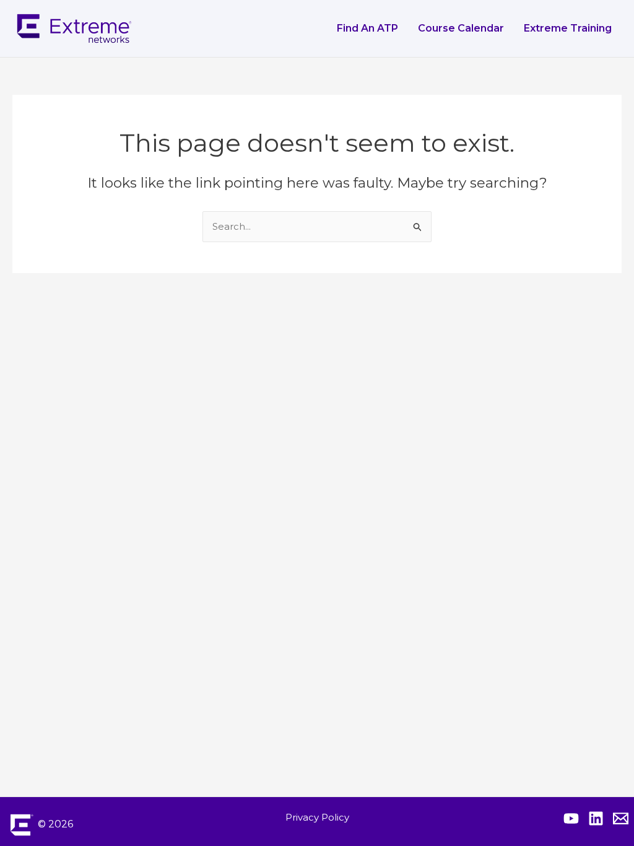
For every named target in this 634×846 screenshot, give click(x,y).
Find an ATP (367, 28)
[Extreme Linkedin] (596, 818)
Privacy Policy (317, 817)
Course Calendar (461, 28)
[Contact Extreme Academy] (620, 818)
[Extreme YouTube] (571, 818)
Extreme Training (568, 28)
